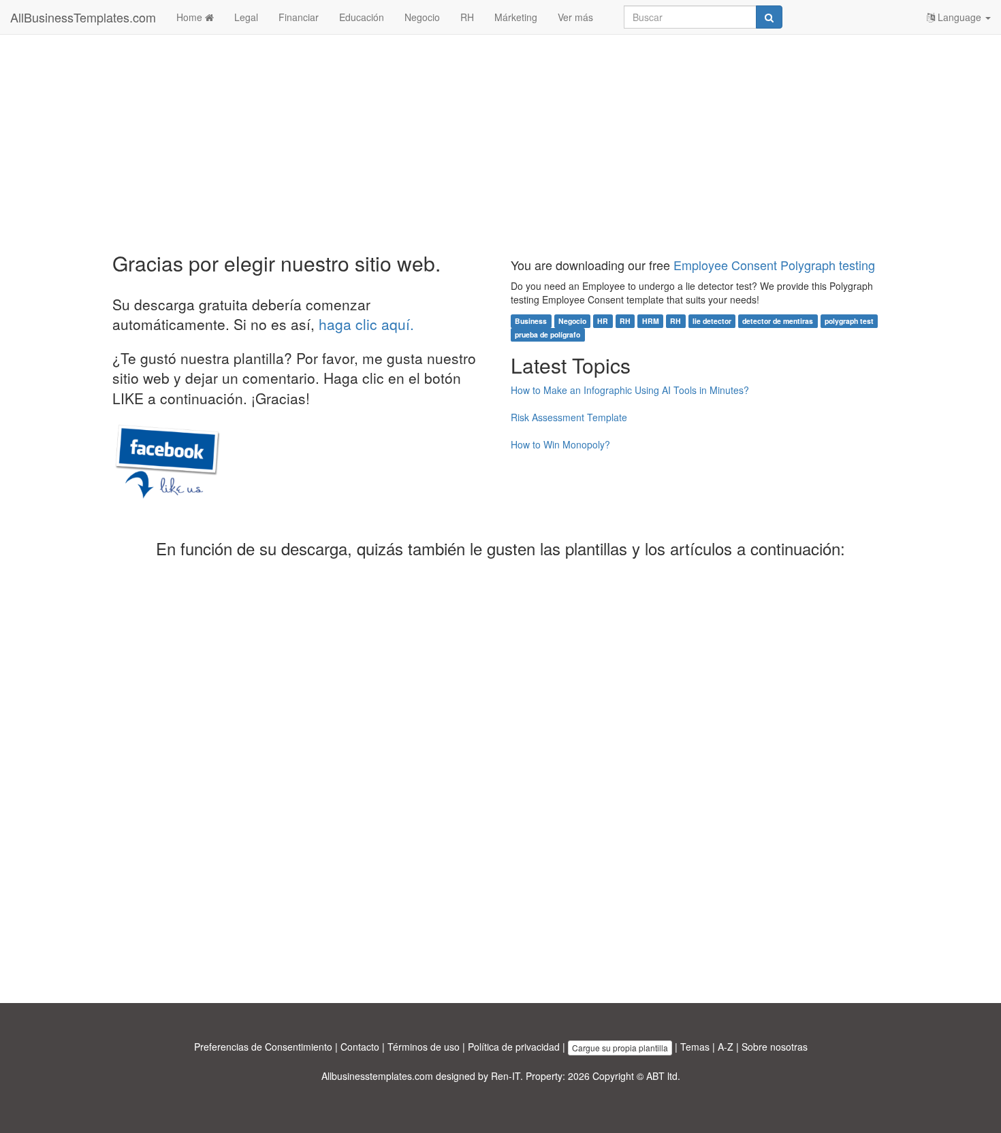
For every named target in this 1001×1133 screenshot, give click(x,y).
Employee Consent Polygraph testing (774, 265)
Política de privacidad (514, 1046)
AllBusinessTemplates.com (83, 17)
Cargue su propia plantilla (620, 1047)
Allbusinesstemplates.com (377, 1076)
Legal (246, 17)
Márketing (515, 17)
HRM (650, 321)
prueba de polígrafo (547, 334)
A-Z (725, 1046)
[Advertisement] (500, 143)
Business (531, 321)
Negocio (422, 17)
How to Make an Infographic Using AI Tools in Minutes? (630, 390)
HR (602, 321)
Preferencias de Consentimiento (263, 1046)
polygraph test (849, 321)
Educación (361, 17)
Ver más (575, 17)
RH (467, 17)
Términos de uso (423, 1046)
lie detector (712, 321)
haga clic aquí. (366, 324)
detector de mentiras (777, 321)
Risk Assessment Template (569, 417)
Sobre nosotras (775, 1046)
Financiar (299, 17)
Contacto (359, 1046)
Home (190, 17)
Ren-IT (505, 1076)
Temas (695, 1046)
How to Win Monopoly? (560, 444)
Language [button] (959, 17)
